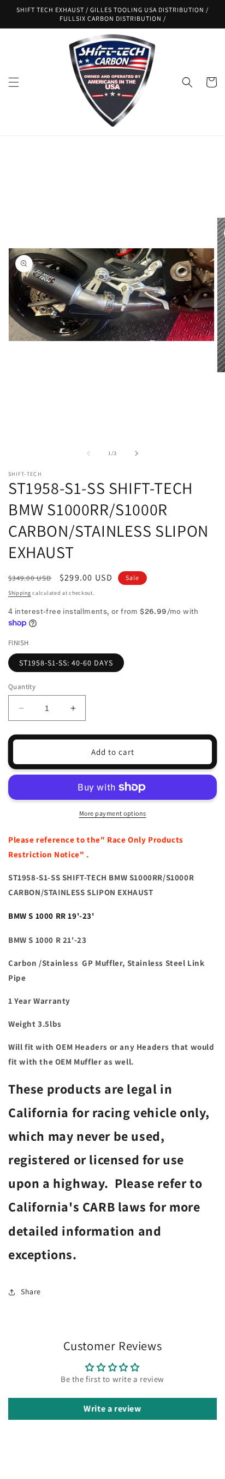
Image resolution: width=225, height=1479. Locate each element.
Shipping (19, 592)
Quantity (21, 686)
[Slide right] (137, 453)
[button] (14, 82)
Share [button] (31, 1291)
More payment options (112, 813)
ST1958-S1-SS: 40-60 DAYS (66, 663)
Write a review (112, 1408)
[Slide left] (88, 453)
